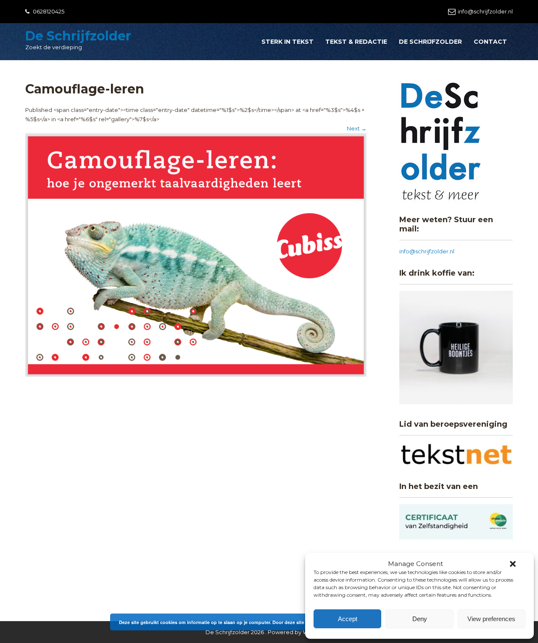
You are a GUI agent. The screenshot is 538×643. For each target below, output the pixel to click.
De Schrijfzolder (78, 36)
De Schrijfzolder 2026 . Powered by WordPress (269, 632)
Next (357, 128)
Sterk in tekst (287, 41)
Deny (419, 618)
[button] (513, 564)
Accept (347, 618)
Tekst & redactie (356, 41)
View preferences (491, 618)
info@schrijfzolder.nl (485, 11)
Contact (490, 41)
